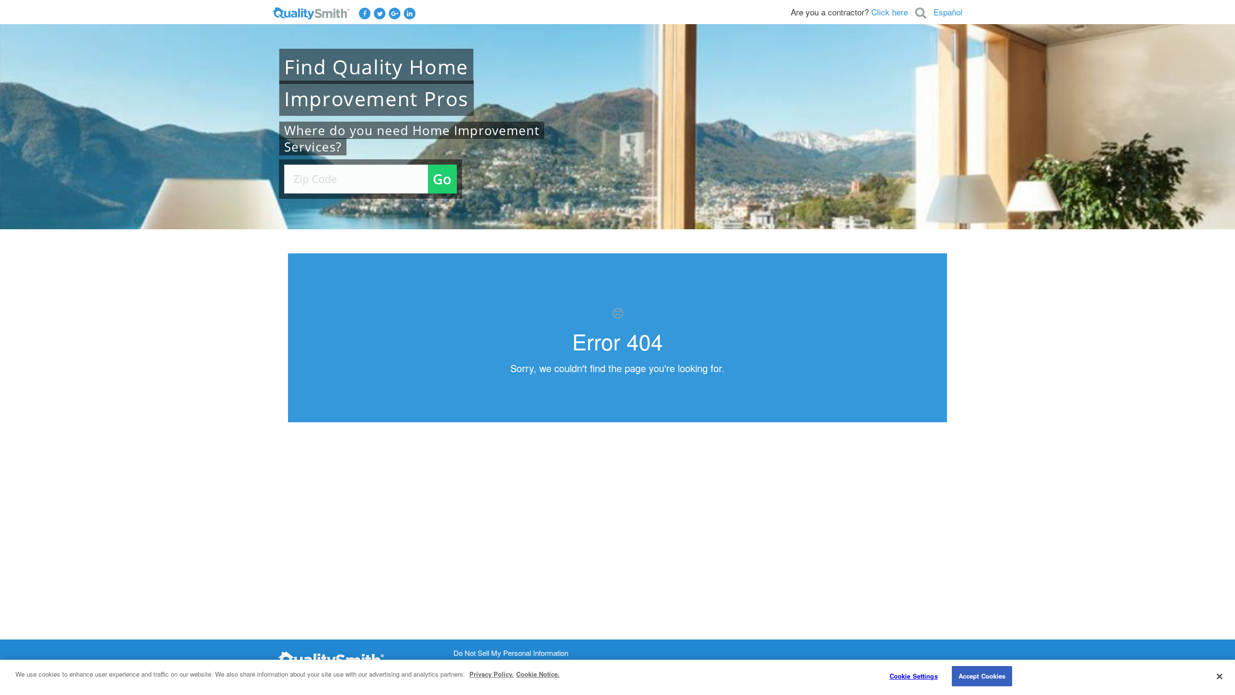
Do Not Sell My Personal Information (510, 653)
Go (442, 178)
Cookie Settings (914, 676)
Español (947, 12)
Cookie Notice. (538, 674)
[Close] (1219, 676)
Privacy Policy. (491, 674)
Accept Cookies (982, 676)
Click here (889, 12)
